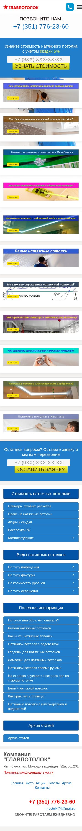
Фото (29, 783)
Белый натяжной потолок (28, 688)
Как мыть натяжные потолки (30, 636)
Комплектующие (21, 538)
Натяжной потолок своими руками (34, 668)
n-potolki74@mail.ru (60, 808)
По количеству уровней (26, 583)
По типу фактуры (21, 575)
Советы (54, 783)
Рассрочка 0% (19, 530)
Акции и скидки (20, 522)
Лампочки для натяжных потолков (35, 660)
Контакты (42, 787)
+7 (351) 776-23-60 (41, 26)
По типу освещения (23, 591)
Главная (17, 783)
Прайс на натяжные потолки (30, 514)
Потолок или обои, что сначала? (33, 620)
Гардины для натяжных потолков (34, 652)
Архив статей (18, 738)
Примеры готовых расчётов (29, 506)
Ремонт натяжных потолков (29, 628)
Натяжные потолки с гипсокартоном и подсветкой (37, 706)
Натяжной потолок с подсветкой (33, 644)
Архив (67, 783)
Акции (40, 783)
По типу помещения (23, 567)
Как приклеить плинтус (26, 696)
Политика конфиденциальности (28, 772)
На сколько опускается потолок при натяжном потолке (39, 678)
